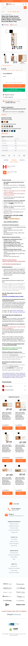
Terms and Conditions (14, 572)
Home (2, 11)
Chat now (16, 101)
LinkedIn (19, 640)
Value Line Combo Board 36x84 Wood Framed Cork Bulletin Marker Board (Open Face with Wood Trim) (20, 448)
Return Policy (14, 545)
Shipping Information (14, 525)
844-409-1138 (9, 1)
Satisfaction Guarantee (14, 568)
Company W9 (14, 532)
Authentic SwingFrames (14, 555)
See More (3, 114)
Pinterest (14, 640)
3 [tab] (16, 52)
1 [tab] (12, 52)
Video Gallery (14, 557)
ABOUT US (14, 564)
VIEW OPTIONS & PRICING (7, 428)
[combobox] (14, 7)
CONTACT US (14, 537)
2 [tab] (14, 52)
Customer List (14, 566)
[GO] (25, 7)
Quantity (4, 76)
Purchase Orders (14, 528)
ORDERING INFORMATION (14, 521)
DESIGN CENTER (14, 550)
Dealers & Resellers (14, 543)
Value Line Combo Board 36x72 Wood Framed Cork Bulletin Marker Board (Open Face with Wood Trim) (7, 448)
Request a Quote (14, 523)
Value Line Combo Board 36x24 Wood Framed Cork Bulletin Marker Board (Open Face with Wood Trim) (20, 416)
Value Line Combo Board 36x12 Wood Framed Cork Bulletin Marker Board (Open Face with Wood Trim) (6, 416)
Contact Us (24, 1)
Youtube (24, 640)
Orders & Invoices (14, 541)
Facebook (3, 640)
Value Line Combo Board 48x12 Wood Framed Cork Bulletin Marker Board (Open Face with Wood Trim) (7, 481)
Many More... (5, 133)
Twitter (9, 640)
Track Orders (14, 539)
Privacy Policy (14, 570)
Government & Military (14, 530)
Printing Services (14, 552)
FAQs (14, 559)
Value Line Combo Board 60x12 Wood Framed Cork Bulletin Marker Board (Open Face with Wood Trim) (20, 481)
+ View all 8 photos (6, 65)
